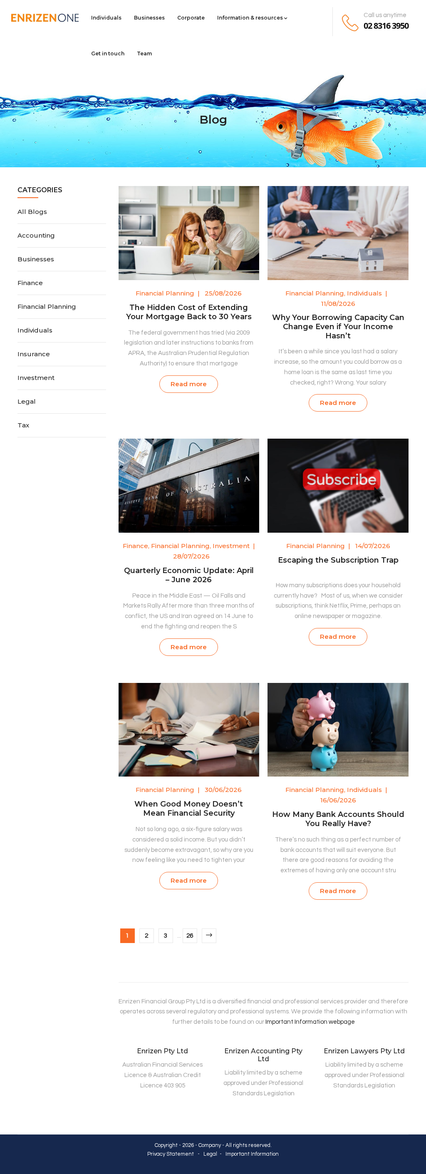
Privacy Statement (170, 1154)
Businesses (149, 18)
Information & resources (250, 18)
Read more (189, 384)
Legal (26, 401)
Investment (231, 546)
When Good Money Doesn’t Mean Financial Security (188, 808)
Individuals (106, 18)
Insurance (33, 354)
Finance (135, 546)
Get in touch (107, 53)
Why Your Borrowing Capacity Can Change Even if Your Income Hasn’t (338, 326)
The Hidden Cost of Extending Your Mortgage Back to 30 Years (189, 312)
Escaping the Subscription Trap (338, 560)
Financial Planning (165, 293)
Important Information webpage (310, 1022)
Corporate (191, 18)
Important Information (252, 1154)
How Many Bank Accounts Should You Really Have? (338, 819)
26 (189, 936)
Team (144, 53)
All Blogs (32, 212)
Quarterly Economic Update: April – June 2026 (189, 575)
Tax (23, 425)
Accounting (36, 235)
